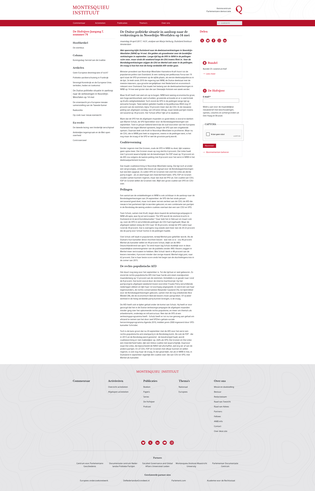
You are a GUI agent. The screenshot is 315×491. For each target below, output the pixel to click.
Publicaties (150, 381)
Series (146, 396)
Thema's (184, 381)
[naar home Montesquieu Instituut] (91, 10)
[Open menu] (112, 23)
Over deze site (220, 431)
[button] (143, 443)
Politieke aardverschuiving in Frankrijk (90, 77)
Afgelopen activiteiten (118, 391)
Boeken (146, 387)
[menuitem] (80, 23)
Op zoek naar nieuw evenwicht (87, 115)
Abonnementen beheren (217, 152)
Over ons (220, 381)
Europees (183, 391)
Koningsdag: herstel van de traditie (89, 60)
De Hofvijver (149, 401)
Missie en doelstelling (224, 387)
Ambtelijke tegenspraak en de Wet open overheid (91, 134)
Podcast (147, 406)
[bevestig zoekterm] (219, 23)
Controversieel (80, 140)
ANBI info (218, 421)
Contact (217, 426)
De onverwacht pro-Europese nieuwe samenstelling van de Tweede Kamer (90, 104)
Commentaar (81, 381)
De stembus (78, 47)
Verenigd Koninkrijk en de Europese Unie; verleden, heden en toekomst (92, 84)
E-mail (206, 96)
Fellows (217, 416)
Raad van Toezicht (222, 401)
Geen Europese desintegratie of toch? (90, 72)
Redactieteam (220, 396)
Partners (218, 411)
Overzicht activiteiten (118, 387)
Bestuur (217, 391)
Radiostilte (78, 110)
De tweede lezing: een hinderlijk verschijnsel (93, 127)
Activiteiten (115, 381)
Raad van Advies (221, 406)
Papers (146, 391)
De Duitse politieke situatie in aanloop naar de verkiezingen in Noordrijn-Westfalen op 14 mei (93, 94)
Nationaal (183, 387)
